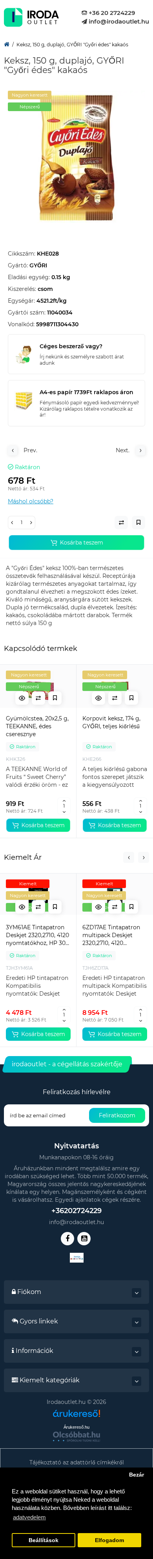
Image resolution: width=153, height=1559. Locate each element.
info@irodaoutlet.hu (118, 21)
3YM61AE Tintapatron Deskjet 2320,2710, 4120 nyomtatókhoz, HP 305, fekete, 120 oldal (38, 935)
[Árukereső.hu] (76, 1416)
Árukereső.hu (76, 1427)
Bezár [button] (136, 1475)
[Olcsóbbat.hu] (76, 1436)
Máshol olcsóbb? (30, 501)
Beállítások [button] (43, 1540)
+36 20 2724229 (111, 12)
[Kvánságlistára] (55, 698)
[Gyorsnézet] (22, 698)
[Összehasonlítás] (38, 698)
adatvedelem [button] (29, 1517)
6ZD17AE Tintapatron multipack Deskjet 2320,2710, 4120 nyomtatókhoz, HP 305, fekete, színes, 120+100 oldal (114, 935)
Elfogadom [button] (109, 1540)
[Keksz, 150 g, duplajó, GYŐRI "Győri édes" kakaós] (76, 159)
